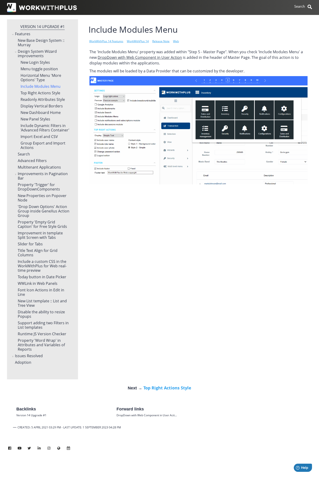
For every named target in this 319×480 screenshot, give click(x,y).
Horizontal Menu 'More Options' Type (41, 77)
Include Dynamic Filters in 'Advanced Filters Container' (45, 128)
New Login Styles (35, 62)
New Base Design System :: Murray (41, 42)
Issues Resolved (29, 356)
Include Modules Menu (40, 86)
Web (176, 41)
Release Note (161, 41)
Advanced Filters (32, 161)
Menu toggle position (39, 69)
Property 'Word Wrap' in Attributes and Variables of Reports (41, 345)
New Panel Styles (35, 119)
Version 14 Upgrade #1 (42, 26)
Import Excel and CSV (39, 136)
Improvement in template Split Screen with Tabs (40, 235)
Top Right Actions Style (40, 93)
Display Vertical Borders (42, 106)
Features (22, 34)
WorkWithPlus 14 (138, 41)
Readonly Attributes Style (43, 99)
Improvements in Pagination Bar (43, 176)
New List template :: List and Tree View (42, 303)
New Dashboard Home (41, 112)
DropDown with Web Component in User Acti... (147, 415)
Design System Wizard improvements (37, 53)
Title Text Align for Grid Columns (37, 253)
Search (24, 154)
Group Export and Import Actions (43, 145)
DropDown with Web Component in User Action (140, 57)
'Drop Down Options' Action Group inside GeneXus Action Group (43, 211)
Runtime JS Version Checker (42, 334)
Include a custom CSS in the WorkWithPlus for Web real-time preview (42, 266)
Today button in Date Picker (42, 277)
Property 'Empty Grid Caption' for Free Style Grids (42, 224)
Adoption (23, 362)
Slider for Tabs (30, 244)
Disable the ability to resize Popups (41, 314)
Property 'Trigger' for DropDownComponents (39, 187)
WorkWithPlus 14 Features (106, 41)
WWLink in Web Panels (37, 283)
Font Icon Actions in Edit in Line (41, 292)
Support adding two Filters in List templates (43, 325)
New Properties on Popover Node (42, 198)
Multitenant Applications (39, 167)
